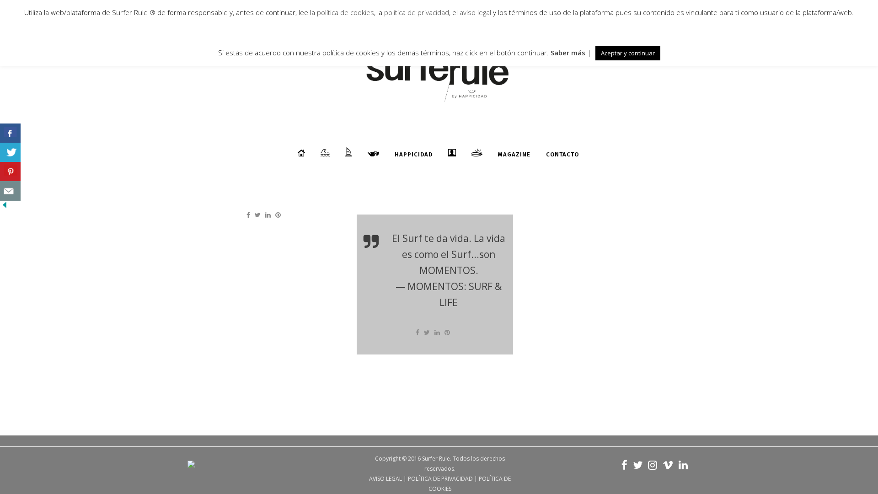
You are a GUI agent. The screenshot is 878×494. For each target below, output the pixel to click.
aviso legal (475, 12)
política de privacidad (415, 12)
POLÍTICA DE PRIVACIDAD (440, 479)
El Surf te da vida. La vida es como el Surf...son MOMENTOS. (448, 254)
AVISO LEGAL (385, 479)
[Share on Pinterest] (278, 214)
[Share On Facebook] (10, 133)
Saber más (568, 52)
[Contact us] (10, 191)
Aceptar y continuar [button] (628, 53)
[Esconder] (4, 207)
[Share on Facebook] (248, 214)
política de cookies (345, 12)
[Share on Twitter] (258, 214)
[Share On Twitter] (10, 152)
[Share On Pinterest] (10, 172)
